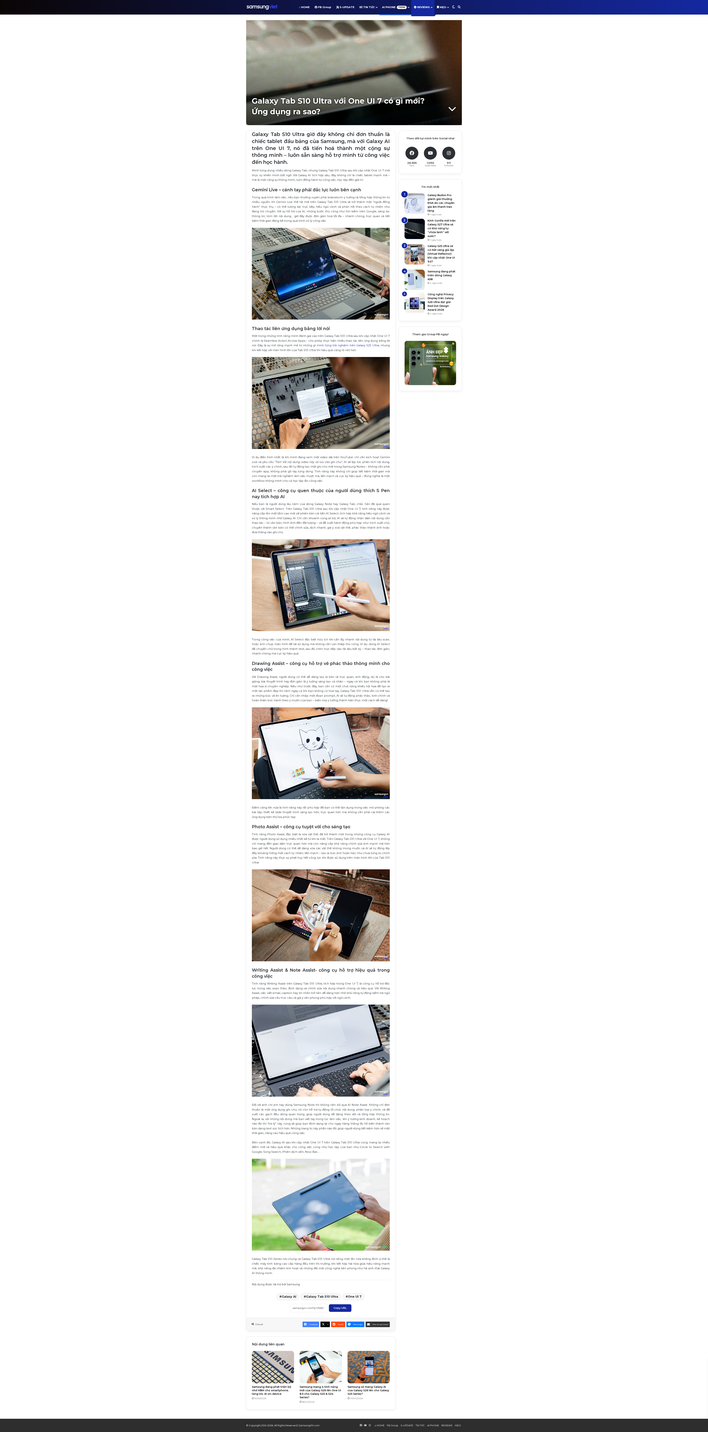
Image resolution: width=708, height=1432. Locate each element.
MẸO (442, 7)
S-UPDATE (346, 7)
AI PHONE (393, 7)
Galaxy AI (289, 1296)
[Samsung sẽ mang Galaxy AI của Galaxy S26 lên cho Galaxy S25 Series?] (369, 1367)
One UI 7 (355, 1296)
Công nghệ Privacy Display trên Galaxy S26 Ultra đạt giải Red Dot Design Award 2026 (441, 302)
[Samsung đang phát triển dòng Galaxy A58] (415, 280)
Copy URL (340, 1308)
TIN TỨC (368, 7)
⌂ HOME (304, 7)
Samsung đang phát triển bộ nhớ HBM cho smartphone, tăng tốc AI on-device (271, 1390)
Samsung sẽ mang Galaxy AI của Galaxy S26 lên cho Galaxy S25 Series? (368, 1390)
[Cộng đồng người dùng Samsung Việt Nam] (262, 7)
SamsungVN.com (309, 1425)
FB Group (324, 7)
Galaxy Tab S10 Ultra (322, 1296)
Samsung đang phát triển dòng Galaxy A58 (441, 275)
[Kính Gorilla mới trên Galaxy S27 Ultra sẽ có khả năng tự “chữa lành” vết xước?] (415, 229)
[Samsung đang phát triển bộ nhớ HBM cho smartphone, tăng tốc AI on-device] (273, 1367)
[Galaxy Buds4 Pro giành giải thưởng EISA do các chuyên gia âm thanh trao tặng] (415, 203)
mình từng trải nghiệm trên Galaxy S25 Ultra (348, 345)
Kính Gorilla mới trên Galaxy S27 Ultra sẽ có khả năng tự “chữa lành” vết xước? (442, 228)
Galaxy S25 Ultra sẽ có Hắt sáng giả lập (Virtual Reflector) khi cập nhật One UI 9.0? (441, 253)
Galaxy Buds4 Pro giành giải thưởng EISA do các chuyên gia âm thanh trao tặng (441, 203)
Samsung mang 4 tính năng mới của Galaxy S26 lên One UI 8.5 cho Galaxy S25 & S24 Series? (320, 1392)
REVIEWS (423, 7)
